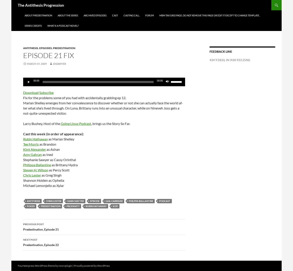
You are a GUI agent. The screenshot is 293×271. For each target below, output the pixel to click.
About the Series (68, 15)
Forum (149, 15)
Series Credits (33, 25)
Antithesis (30, 48)
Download (31, 93)
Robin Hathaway (35, 139)
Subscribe (46, 93)
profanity (73, 206)
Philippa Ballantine (37, 165)
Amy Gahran (32, 154)
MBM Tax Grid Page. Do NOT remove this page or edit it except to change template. (209, 15)
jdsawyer (59, 63)
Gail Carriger (114, 201)
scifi (115, 206)
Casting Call (132, 15)
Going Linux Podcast (76, 124)
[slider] (177, 81)
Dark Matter (75, 201)
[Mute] (167, 82)
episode (95, 201)
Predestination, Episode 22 (41, 242)
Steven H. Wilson (35, 170)
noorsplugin (65, 265)
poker (31, 206)
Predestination (64, 48)
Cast (115, 15)
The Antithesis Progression (41, 5)
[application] (104, 82)
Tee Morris (31, 144)
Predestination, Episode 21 (41, 227)
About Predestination (38, 15)
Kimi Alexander (34, 149)
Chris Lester (32, 175)
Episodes (45, 48)
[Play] (29, 82)
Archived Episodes (95, 15)
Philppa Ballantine (141, 201)
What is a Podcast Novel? (63, 25)
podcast (164, 201)
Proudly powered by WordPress (92, 265)
